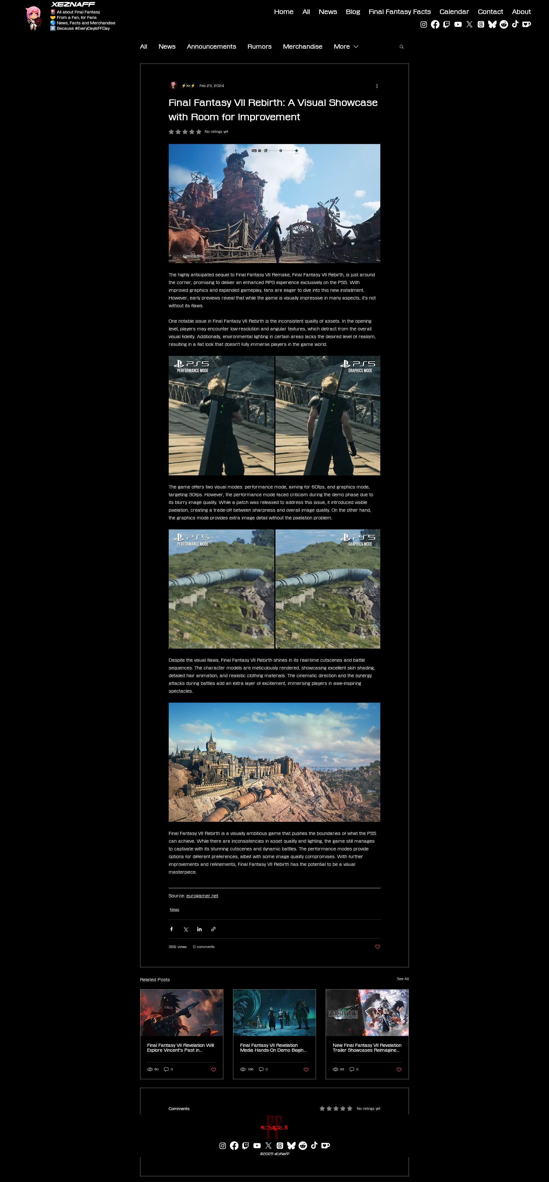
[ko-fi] (526, 24)
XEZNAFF (73, 4)
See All (403, 979)
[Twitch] (446, 24)
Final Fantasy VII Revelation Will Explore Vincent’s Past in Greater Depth (180, 1048)
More (342, 46)
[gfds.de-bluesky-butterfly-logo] (492, 24)
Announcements (211, 46)
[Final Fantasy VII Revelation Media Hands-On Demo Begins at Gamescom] (274, 1013)
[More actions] (376, 85)
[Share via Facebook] (171, 929)
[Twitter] (469, 24)
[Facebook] (435, 24)
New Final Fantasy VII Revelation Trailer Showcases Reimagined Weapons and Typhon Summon (367, 1048)
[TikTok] (515, 24)
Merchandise (303, 46)
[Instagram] (423, 24)
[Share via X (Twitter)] (185, 929)
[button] (401, 46)
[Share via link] (213, 929)
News (167, 46)
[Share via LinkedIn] (199, 929)
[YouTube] (458, 24)
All (143, 46)
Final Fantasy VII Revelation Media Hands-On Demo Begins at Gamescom (273, 1048)
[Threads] (481, 24)
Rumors (260, 46)
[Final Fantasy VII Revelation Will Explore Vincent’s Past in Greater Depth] (181, 1013)
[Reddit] (504, 24)
